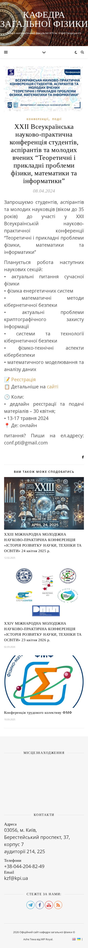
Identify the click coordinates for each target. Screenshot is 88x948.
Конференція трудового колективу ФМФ (38, 712)
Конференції (38, 119)
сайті (52, 386)
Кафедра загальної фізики (44, 19)
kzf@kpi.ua (16, 878)
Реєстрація (23, 379)
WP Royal (46, 939)
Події (57, 119)
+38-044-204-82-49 (24, 866)
